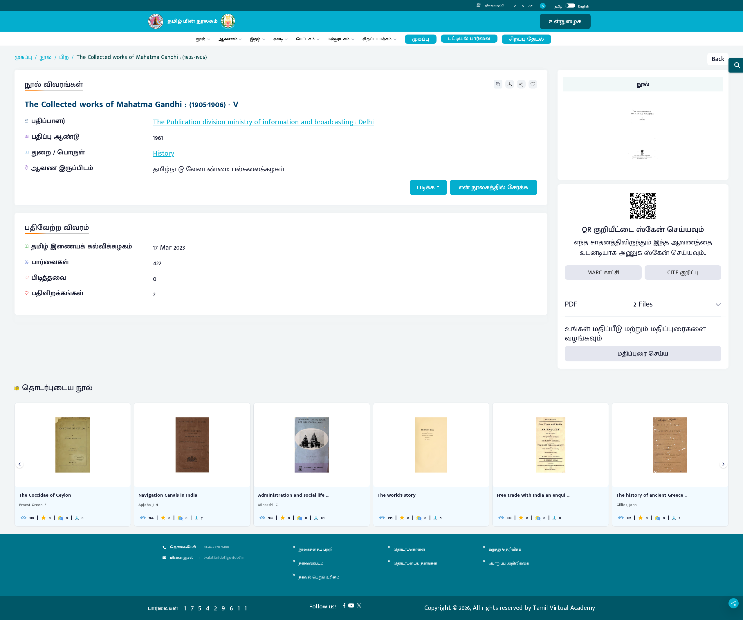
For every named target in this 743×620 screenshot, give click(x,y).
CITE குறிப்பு (682, 272)
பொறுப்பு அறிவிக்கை (508, 563)
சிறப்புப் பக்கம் (377, 39)
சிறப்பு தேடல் (526, 39)
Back (718, 59)
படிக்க (426, 187)
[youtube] (352, 605)
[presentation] (20, 464)
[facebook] (345, 605)
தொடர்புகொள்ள (409, 549)
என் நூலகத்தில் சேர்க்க (493, 187)
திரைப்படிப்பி (494, 5)
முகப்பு (420, 39)
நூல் (200, 39)
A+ (531, 5)
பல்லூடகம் (338, 39)
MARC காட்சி (603, 272)
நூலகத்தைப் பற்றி (315, 549)
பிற (64, 57)
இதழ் (255, 39)
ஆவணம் (228, 39)
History (163, 153)
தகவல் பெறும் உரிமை (319, 577)
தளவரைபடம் (310, 563)
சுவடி (278, 39)
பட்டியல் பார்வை (469, 39)
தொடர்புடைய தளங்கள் (415, 563)
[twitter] (360, 605)
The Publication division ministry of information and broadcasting (253, 122)
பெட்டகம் (305, 39)
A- (515, 5)
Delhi (366, 122)
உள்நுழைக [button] (565, 21)
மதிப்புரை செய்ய (643, 353)
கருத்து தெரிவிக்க (504, 549)
